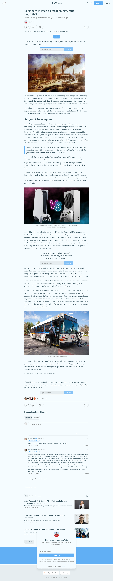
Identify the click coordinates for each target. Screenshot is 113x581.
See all (28, 542)
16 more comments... (30, 487)
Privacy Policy (69, 561)
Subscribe (98, 3)
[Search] (87, 3)
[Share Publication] (91, 3)
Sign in (107, 3)
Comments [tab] (28, 418)
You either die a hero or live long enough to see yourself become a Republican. (48, 506)
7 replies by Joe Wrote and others (39, 479)
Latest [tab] (31, 496)
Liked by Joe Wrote (34, 440)
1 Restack (44, 399)
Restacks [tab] (36, 418)
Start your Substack (52, 573)
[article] (56, 505)
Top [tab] (26, 496)
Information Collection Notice (56, 561)
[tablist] (32, 417)
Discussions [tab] (38, 496)
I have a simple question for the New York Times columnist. (42, 520)
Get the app (65, 573)
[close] (73, 532)
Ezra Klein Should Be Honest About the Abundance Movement (45, 516)
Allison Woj (31, 438)
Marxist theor (40, 124)
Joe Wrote (31, 21)
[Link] (21, 119)
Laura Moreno (32, 450)
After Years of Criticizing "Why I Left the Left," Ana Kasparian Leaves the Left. (45, 502)
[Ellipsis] (87, 438)
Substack (47, 577)
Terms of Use (65, 559)
